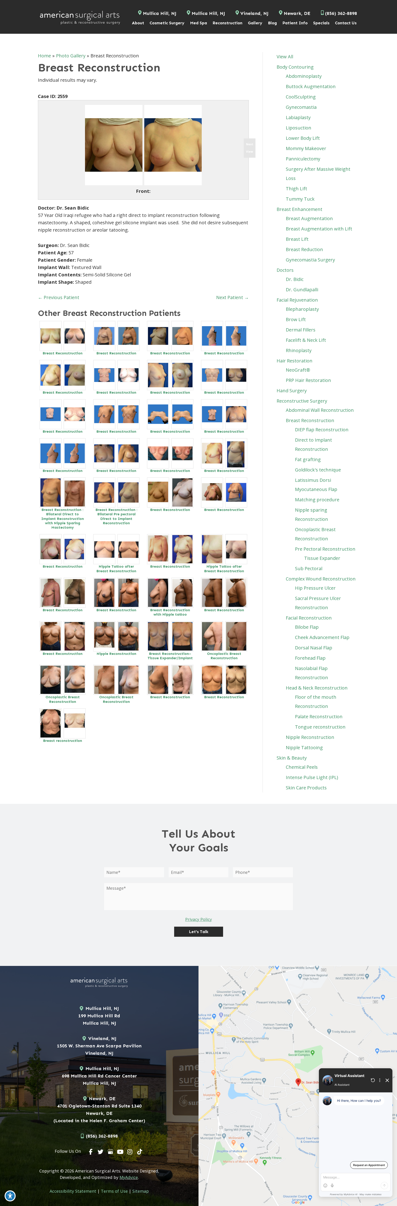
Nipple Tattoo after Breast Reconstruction (116, 568)
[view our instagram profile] (130, 1152)
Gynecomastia (301, 107)
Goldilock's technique (318, 470)
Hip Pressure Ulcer (315, 588)
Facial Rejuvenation (297, 300)
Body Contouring (295, 67)
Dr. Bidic (294, 279)
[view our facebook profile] (91, 1152)
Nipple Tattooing (304, 747)
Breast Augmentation (309, 218)
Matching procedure (317, 499)
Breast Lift (297, 239)
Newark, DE (297, 13)
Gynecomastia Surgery (310, 260)
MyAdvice (128, 1177)
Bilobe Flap (307, 627)
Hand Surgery (292, 390)
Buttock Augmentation (311, 86)
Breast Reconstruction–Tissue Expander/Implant (170, 655)
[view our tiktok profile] (139, 1152)
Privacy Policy (198, 919)
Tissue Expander (322, 558)
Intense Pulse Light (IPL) (312, 777)
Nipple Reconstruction (116, 653)
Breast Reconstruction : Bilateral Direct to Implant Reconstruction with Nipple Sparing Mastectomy (62, 519)
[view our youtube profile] (120, 1152)
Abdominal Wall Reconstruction (320, 410)
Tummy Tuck (300, 199)
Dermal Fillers (300, 330)
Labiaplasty (298, 117)
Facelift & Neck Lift (306, 340)
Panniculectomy (303, 159)
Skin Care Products (306, 788)
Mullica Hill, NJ (160, 13)
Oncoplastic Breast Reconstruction (224, 655)
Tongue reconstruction (320, 727)
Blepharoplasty (302, 309)
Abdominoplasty (304, 76)
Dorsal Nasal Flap (313, 648)
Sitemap (140, 1191)
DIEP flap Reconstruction (322, 429)
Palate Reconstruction (319, 716)
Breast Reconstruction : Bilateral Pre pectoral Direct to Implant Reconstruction (116, 516)
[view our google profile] (110, 1152)
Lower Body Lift (303, 138)
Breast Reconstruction (62, 353)
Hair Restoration (294, 361)
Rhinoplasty (299, 350)
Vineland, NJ (254, 13)
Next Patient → (232, 297)
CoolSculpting (301, 97)
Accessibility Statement (73, 1191)
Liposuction (298, 128)
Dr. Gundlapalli (302, 289)
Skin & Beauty (292, 758)
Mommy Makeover (306, 148)
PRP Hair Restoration (308, 380)
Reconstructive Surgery (302, 401)
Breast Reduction (304, 249)
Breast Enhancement (299, 209)
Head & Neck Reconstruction (317, 688)
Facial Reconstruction (309, 618)
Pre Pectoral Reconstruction (325, 549)
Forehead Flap (310, 658)
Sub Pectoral (308, 568)
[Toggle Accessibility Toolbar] (10, 1195)
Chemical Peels (302, 767)
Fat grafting (308, 459)
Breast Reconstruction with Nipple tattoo (170, 612)
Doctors (285, 270)
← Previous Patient (58, 297)
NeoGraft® (298, 370)
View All (285, 56)
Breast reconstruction (62, 740)
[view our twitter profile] (100, 1152)
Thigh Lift (296, 188)
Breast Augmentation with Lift (319, 229)
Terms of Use (114, 1191)
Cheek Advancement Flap (322, 637)
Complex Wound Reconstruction (321, 579)
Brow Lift (296, 319)
